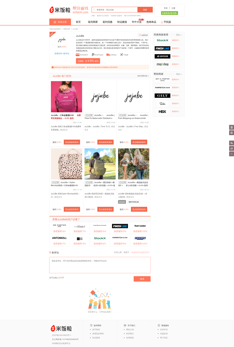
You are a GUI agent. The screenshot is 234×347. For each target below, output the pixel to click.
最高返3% (175, 64)
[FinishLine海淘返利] (120, 226)
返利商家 (93, 22)
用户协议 (164, 337)
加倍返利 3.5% (140, 231)
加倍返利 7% (59, 243)
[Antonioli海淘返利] (59, 238)
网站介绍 (130, 329)
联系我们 (130, 333)
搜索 (145, 9)
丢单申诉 (164, 329)
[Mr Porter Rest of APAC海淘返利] (59, 226)
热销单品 (151, 22)
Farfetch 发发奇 (116, 15)
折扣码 (122, 202)
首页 (78, 22)
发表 (142, 278)
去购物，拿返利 (88, 61)
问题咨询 (164, 333)
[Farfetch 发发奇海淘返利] (120, 237)
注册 (173, 8)
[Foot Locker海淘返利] (140, 226)
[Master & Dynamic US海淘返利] (100, 225)
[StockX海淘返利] (100, 238)
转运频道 (122, 22)
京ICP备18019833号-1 (61, 335)
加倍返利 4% (80, 243)
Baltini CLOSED (103, 15)
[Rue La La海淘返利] (162, 103)
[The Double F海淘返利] (80, 226)
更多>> (179, 34)
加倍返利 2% (100, 243)
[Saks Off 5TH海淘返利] (80, 238)
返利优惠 (107, 22)
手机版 (167, 22)
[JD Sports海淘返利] (162, 56)
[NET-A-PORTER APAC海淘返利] (162, 79)
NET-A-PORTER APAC (132, 15)
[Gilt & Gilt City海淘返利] (162, 95)
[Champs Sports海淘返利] (140, 238)
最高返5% (175, 48)
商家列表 (66, 29)
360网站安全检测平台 (61, 343)
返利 (57, 142)
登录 (166, 8)
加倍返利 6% (59, 231)
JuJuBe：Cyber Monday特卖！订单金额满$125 (64, 185)
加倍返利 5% (120, 231)
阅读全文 (64, 129)
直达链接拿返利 (72, 142)
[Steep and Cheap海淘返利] (162, 64)
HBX (93, 15)
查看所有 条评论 (61, 53)
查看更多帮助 (98, 333)
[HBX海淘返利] (162, 111)
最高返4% (175, 56)
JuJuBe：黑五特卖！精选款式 (99, 185)
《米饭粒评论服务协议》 (140, 252)
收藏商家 (144, 35)
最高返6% (175, 87)
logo (59, 9)
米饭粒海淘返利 (55, 29)
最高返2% (175, 40)
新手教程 (96, 329)
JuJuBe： (133, 118)
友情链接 (130, 337)
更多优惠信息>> (143, 75)
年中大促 (137, 22)
